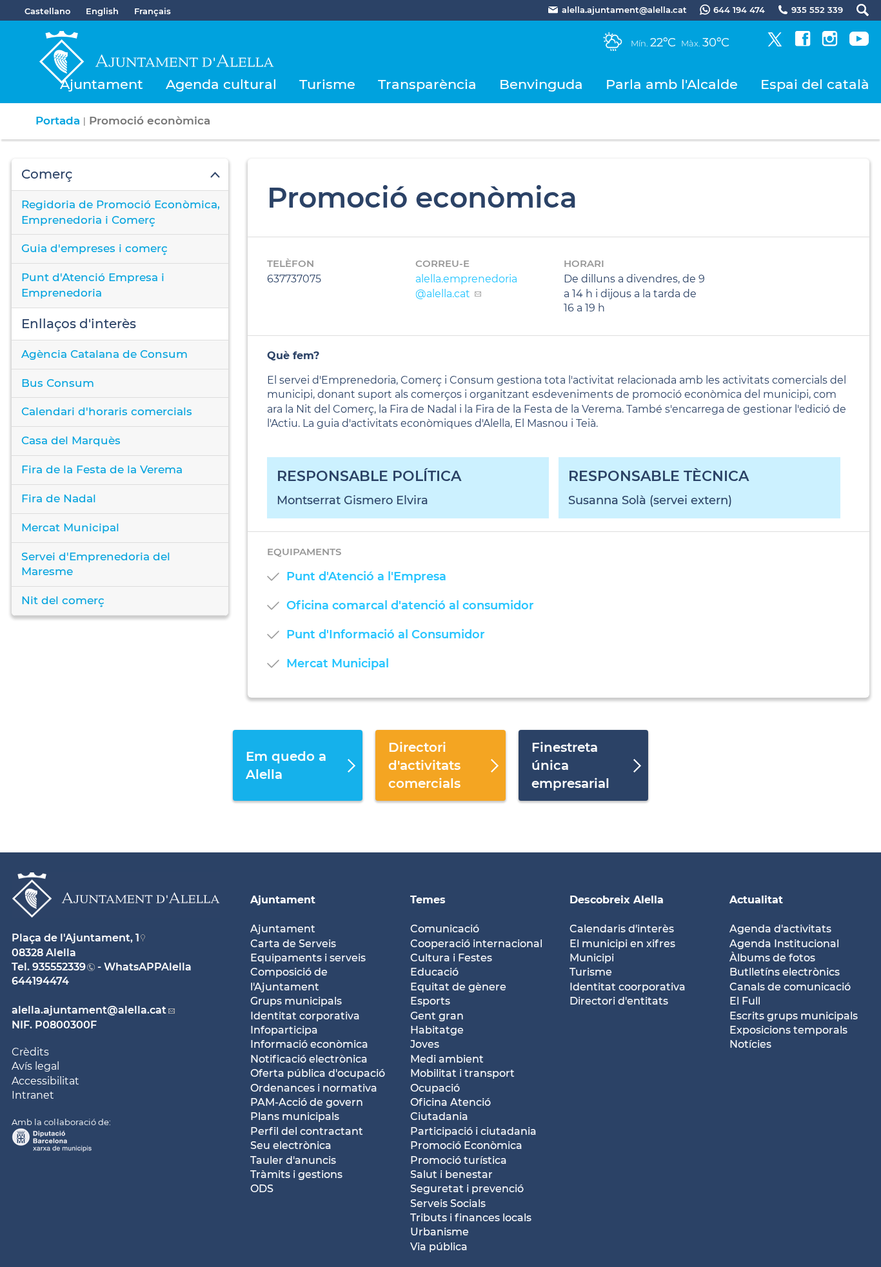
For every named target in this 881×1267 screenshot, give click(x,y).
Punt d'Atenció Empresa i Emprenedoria (92, 285)
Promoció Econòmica (466, 1145)
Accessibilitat (45, 1081)
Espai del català (814, 84)
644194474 (40, 981)
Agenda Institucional (784, 944)
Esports (430, 1001)
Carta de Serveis (293, 944)
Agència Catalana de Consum (104, 354)
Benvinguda (541, 84)
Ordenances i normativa (313, 1088)
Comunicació (444, 929)
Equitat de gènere (458, 987)
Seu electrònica (291, 1145)
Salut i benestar (451, 1174)
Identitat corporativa (305, 1016)
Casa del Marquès (71, 440)
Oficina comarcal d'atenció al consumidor (410, 605)
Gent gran (437, 1016)
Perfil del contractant (306, 1131)
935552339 (59, 967)
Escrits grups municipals (793, 1016)
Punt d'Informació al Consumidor (385, 634)
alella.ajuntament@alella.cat (89, 1010)
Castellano (47, 11)
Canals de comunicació (790, 987)
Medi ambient (447, 1059)
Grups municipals (296, 1001)
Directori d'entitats (618, 1001)
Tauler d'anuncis (293, 1160)
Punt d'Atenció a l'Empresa (366, 576)
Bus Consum (57, 383)
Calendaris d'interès (621, 929)
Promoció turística (458, 1160)
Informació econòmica (309, 1044)
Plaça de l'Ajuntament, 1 (75, 938)
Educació (434, 972)
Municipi (591, 958)
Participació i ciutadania (473, 1131)
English (102, 11)
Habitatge (437, 1030)
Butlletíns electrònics (784, 972)
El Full (744, 1001)
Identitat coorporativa (627, 987)
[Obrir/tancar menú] (120, 175)
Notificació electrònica (309, 1059)
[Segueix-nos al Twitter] (775, 43)
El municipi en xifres (622, 944)
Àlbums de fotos (772, 958)
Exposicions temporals (788, 1030)
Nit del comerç (62, 600)
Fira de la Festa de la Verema (102, 469)
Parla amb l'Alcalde (672, 84)
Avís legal (35, 1066)
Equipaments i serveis (308, 958)
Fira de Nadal (58, 498)
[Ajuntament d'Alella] (116, 927)
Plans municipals (294, 1116)
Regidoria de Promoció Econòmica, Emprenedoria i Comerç (120, 212)
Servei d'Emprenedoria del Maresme (95, 564)
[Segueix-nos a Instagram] (830, 43)
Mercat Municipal (70, 527)
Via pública (439, 1247)
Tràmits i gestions (296, 1174)
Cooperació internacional (476, 944)
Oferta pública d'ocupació (317, 1073)
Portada (57, 120)
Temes (428, 900)
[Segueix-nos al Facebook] (803, 43)
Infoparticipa (284, 1030)
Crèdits (30, 1052)
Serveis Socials (448, 1203)
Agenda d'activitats (780, 929)
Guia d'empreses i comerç (94, 248)
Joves (424, 1044)
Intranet (33, 1095)
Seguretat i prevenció (467, 1189)
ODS (261, 1189)
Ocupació (435, 1088)
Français (152, 11)
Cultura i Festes (451, 958)
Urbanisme (439, 1232)
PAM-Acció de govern (306, 1102)
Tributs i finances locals (470, 1218)
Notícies (750, 1044)
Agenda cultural (221, 84)
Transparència (427, 84)
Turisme (327, 84)
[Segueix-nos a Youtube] (859, 43)
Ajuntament (101, 84)
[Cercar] (856, 10)
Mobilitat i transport (462, 1073)
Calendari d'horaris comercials (106, 411)
